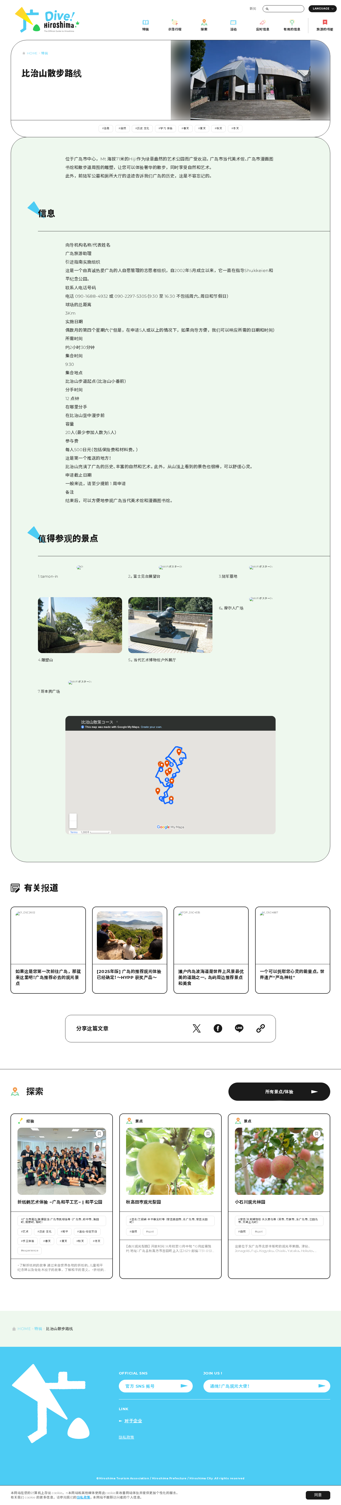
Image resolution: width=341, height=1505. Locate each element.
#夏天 (202, 128)
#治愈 (106, 128)
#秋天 (218, 128)
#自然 (122, 128)
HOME (32, 53)
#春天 (185, 128)
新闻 (253, 8)
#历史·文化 (142, 128)
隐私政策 (83, 1497)
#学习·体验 (166, 128)
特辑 (44, 53)
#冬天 (235, 128)
